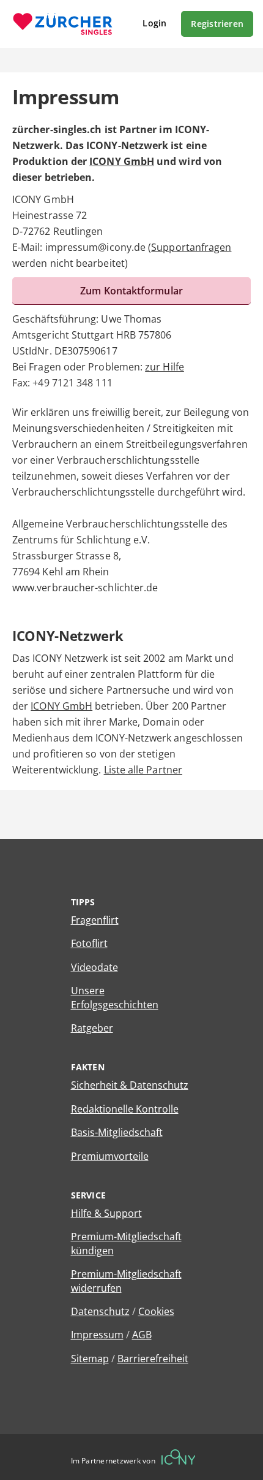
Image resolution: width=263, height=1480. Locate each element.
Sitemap (90, 1358)
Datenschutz (100, 1311)
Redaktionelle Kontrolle (125, 1109)
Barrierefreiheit (152, 1358)
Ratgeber (92, 1028)
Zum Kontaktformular (131, 290)
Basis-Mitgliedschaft (117, 1132)
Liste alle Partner (143, 769)
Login (154, 23)
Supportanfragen (191, 247)
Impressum (97, 1334)
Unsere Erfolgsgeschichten (114, 997)
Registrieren (217, 23)
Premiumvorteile (110, 1156)
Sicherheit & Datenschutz (129, 1085)
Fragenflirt (95, 920)
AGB (142, 1334)
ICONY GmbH (121, 161)
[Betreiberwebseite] (178, 1457)
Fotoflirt (89, 943)
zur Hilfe (164, 367)
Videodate (94, 967)
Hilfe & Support (106, 1213)
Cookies (156, 1311)
